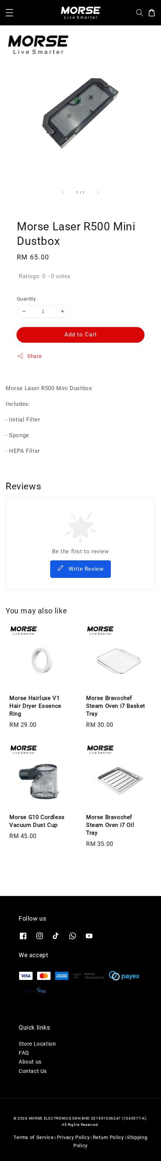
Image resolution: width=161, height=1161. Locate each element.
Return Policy (108, 1137)
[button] (9, 12)
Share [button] (34, 356)
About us (30, 1062)
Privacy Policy (73, 1137)
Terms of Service (33, 1137)
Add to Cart (80, 334)
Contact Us (33, 1071)
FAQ (24, 1053)
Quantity (26, 299)
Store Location (37, 1044)
